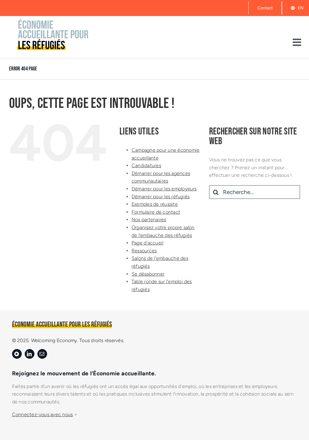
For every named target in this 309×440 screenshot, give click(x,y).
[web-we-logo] (53, 20)
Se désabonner (148, 274)
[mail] (42, 354)
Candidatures (146, 165)
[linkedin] (29, 354)
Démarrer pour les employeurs (164, 189)
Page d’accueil (147, 243)
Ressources (144, 251)
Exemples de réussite (155, 204)
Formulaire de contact (156, 212)
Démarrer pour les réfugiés (161, 196)
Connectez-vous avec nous (42, 414)
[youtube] (17, 354)
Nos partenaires (149, 219)
